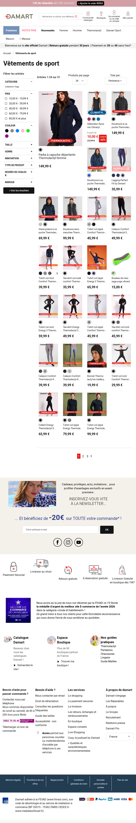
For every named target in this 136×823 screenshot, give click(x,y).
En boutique (75, 721)
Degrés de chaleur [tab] (15, 173)
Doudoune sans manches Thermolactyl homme (72, 230)
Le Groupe (112, 712)
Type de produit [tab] (14, 165)
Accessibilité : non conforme (45, 723)
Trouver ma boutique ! (65, 663)
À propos (111, 706)
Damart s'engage (116, 695)
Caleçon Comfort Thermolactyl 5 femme (120, 230)
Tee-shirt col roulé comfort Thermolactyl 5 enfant (72, 279)
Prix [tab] (7, 93)
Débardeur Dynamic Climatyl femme (95, 125)
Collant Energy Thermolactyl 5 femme (46, 426)
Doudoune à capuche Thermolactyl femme (96, 182)
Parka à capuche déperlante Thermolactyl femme (57, 156)
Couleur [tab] (10, 125)
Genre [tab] (8, 151)
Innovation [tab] (12, 158)
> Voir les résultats (19, 190)
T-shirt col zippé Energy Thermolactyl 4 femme (72, 426)
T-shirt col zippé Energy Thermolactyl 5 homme (96, 426)
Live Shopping (76, 732)
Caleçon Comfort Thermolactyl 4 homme (71, 377)
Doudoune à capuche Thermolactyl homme (121, 125)
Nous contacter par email (50, 695)
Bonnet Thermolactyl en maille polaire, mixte (96, 377)
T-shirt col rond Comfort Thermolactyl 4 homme (47, 279)
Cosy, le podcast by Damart (84, 738)
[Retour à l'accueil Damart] (19, 16)
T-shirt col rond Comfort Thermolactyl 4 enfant (120, 377)
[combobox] (60, 16)
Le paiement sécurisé (80, 701)
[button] (120, 736)
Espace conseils (77, 727)
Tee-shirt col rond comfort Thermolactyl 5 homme (120, 328)
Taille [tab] (8, 144)
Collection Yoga (12, 86)
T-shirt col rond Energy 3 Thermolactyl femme (48, 328)
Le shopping (75, 695)
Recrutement (113, 717)
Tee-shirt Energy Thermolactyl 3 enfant (71, 328)
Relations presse (115, 723)
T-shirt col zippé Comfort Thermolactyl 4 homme (96, 230)
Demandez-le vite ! (23, 667)
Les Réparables (115, 701)
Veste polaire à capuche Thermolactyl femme (48, 230)
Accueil (7, 53)
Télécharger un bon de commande (15, 729)
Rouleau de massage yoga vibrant (121, 279)
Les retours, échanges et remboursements (82, 714)
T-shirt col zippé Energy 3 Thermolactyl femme (96, 279)
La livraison (75, 706)
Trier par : (115, 75)
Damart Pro (112, 728)
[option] (40, 150)
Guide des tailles (45, 716)
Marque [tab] (9, 182)
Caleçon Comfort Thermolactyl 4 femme (47, 377)
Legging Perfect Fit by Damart (120, 182)
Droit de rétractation (47, 701)
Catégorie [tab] (11, 81)
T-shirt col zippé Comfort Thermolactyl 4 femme (96, 328)
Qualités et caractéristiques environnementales (79, 747)
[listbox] (41, 150)
